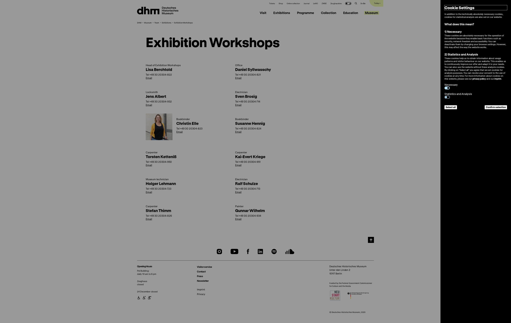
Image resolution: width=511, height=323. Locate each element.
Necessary (451, 84)
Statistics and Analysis (458, 93)
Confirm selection (496, 107)
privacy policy (479, 78)
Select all (451, 107)
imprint (497, 78)
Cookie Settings (459, 7)
